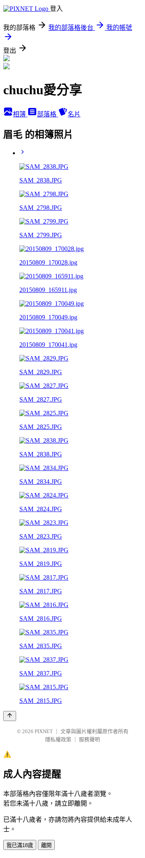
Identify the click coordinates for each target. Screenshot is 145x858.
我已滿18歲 (19, 845)
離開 (46, 845)
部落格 (47, 114)
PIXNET (44, 731)
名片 (74, 114)
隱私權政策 (58, 739)
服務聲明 (89, 739)
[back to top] (9, 716)
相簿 (20, 114)
